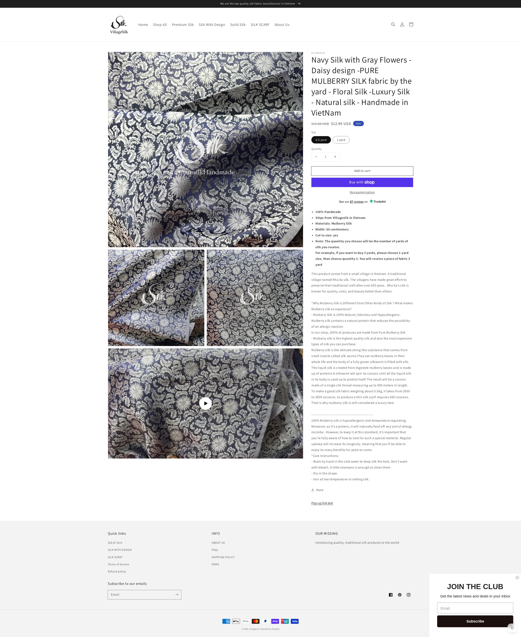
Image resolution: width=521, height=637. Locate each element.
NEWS (215, 564)
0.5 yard (321, 140)
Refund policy (117, 571)
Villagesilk (254, 629)
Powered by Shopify (270, 629)
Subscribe (475, 621)
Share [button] (320, 490)
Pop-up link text (322, 503)
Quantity (316, 149)
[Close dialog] (517, 577)
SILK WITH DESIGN (120, 550)
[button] (393, 24)
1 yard (341, 140)
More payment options (362, 192)
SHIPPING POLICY (223, 557)
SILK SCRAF (115, 557)
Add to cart (362, 171)
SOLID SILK (115, 542)
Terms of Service (118, 564)
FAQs (215, 550)
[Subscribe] (176, 594)
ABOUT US (218, 542)
